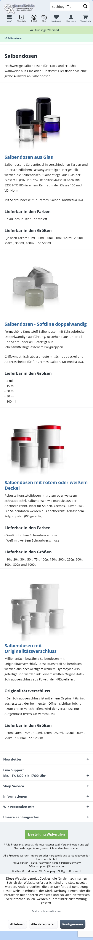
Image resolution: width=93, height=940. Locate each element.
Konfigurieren (72, 924)
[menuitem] (85, 18)
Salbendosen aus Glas (29, 157)
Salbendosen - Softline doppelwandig (46, 324)
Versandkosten (70, 844)
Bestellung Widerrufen (46, 834)
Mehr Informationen (46, 911)
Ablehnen (17, 924)
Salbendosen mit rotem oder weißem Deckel (46, 485)
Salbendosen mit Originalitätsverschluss (30, 648)
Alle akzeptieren (43, 924)
